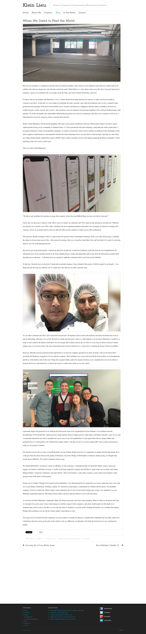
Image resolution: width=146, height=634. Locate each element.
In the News (69, 12)
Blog (58, 12)
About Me (36, 12)
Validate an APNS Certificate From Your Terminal (62, 619)
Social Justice (29, 617)
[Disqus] (73, 574)
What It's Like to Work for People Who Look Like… (63, 617)
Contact (82, 12)
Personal (66, 538)
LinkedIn (107, 620)
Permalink (87, 538)
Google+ (107, 616)
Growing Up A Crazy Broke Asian (59, 612)
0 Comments (31, 538)
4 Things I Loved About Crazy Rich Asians (61, 615)
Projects (48, 12)
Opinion (62, 538)
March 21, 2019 (52, 538)
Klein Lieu (34, 5)
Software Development (74, 538)
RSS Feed (121, 630)
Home (26, 12)
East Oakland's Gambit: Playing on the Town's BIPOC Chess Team (67, 610)
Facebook (108, 608)
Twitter (107, 612)
